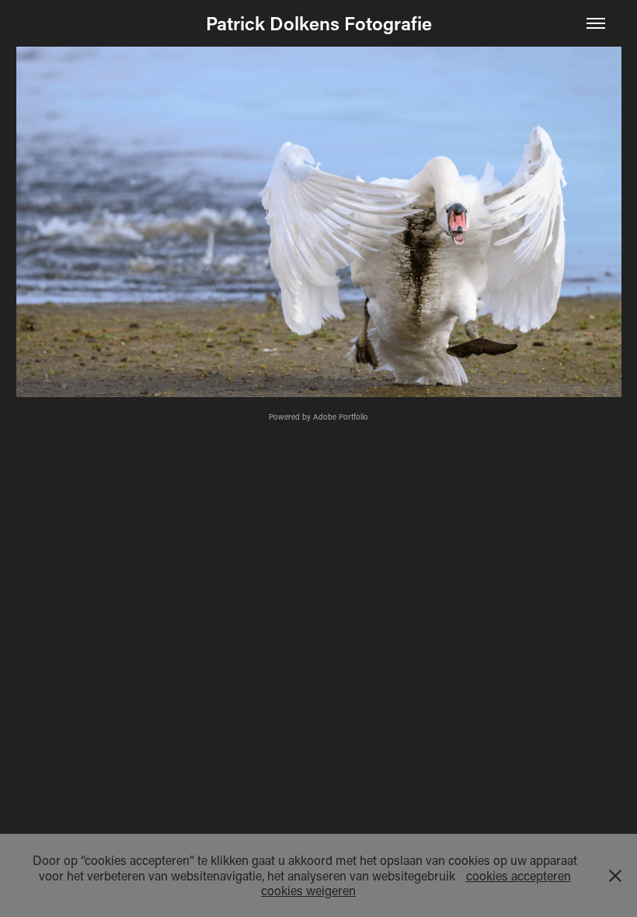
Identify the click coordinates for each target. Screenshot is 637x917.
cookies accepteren (518, 875)
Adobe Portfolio (340, 417)
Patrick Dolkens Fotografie (319, 23)
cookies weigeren (308, 890)
